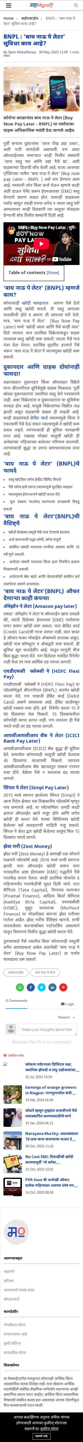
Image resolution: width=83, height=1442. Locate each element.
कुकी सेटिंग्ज (12, 1343)
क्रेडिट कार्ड (39, 418)
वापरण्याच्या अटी (15, 1334)
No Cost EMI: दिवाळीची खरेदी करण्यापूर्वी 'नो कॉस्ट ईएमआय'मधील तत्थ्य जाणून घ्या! (50, 1163)
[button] (8, 6)
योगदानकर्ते (11, 1299)
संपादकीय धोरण (15, 1353)
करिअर (9, 1281)
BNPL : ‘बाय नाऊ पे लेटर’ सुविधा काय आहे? (34, 41)
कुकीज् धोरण (49, 1429)
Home (8, 18)
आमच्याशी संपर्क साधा (19, 1290)
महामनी (9, 1272)
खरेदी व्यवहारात (35, 303)
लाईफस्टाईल (29, 18)
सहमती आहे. (41, 1436)
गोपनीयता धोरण (15, 1325)
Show (53, 273)
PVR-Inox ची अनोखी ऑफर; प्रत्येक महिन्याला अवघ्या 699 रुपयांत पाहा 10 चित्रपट (52, 1186)
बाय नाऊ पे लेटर (45, 973)
